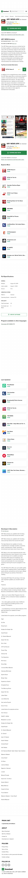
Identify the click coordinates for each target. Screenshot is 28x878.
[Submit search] (10, 11)
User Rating (9, 23)
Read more (14, 43)
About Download (5, 831)
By (10, 22)
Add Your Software (6, 833)
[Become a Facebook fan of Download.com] (3, 865)
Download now (15, 28)
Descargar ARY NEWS (7, 324)
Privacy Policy (5, 846)
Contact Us (4, 836)
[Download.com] (5, 11)
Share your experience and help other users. (12, 34)
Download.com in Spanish (8, 839)
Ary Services (6, 531)
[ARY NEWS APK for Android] (3, 21)
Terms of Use (5, 849)
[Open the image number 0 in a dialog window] (7, 126)
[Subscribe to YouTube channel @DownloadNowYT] (9, 865)
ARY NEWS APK (16, 19)
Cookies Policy (5, 851)
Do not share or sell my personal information (12, 854)
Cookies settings (5, 857)
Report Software (15, 314)
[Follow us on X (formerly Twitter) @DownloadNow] (6, 865)
